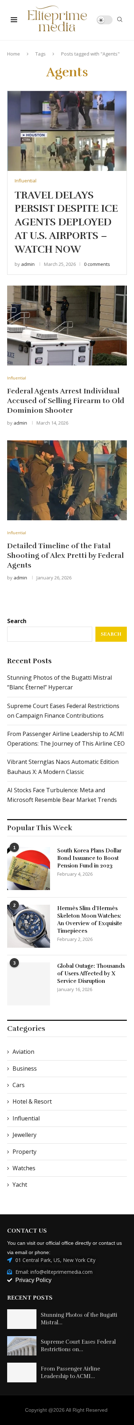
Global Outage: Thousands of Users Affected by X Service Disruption (91, 973)
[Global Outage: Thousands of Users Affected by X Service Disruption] (28, 983)
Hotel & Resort (32, 1101)
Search (16, 621)
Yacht (20, 1185)
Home (13, 54)
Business (25, 1068)
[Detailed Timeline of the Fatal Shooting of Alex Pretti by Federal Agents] (67, 480)
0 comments (97, 264)
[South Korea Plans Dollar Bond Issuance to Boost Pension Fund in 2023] (28, 868)
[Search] (119, 20)
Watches (24, 1168)
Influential (26, 1118)
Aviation (23, 1052)
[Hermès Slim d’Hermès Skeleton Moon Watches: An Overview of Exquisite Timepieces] (28, 926)
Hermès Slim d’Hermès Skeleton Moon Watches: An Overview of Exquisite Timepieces (89, 919)
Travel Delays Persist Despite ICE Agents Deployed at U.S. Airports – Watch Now (66, 222)
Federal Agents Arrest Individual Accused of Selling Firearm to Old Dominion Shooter (65, 401)
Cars (19, 1085)
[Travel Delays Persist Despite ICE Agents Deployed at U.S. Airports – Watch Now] (67, 131)
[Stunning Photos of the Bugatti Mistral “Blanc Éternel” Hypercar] (21, 1319)
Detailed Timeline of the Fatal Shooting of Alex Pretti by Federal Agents (65, 555)
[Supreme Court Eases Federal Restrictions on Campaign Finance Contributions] (21, 1346)
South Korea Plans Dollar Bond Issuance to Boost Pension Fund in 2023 (89, 858)
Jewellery (24, 1135)
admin (28, 264)
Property (24, 1152)
